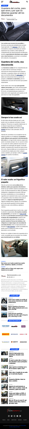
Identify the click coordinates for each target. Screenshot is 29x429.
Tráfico (3, 420)
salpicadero (20, 75)
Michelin (19, 420)
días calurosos (11, 226)
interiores (14, 47)
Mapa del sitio (17, 426)
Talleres (25, 420)
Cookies (11, 426)
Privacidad (23, 425)
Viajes (8, 420)
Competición (13, 420)
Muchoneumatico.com (12, 19)
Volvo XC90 (23, 213)
